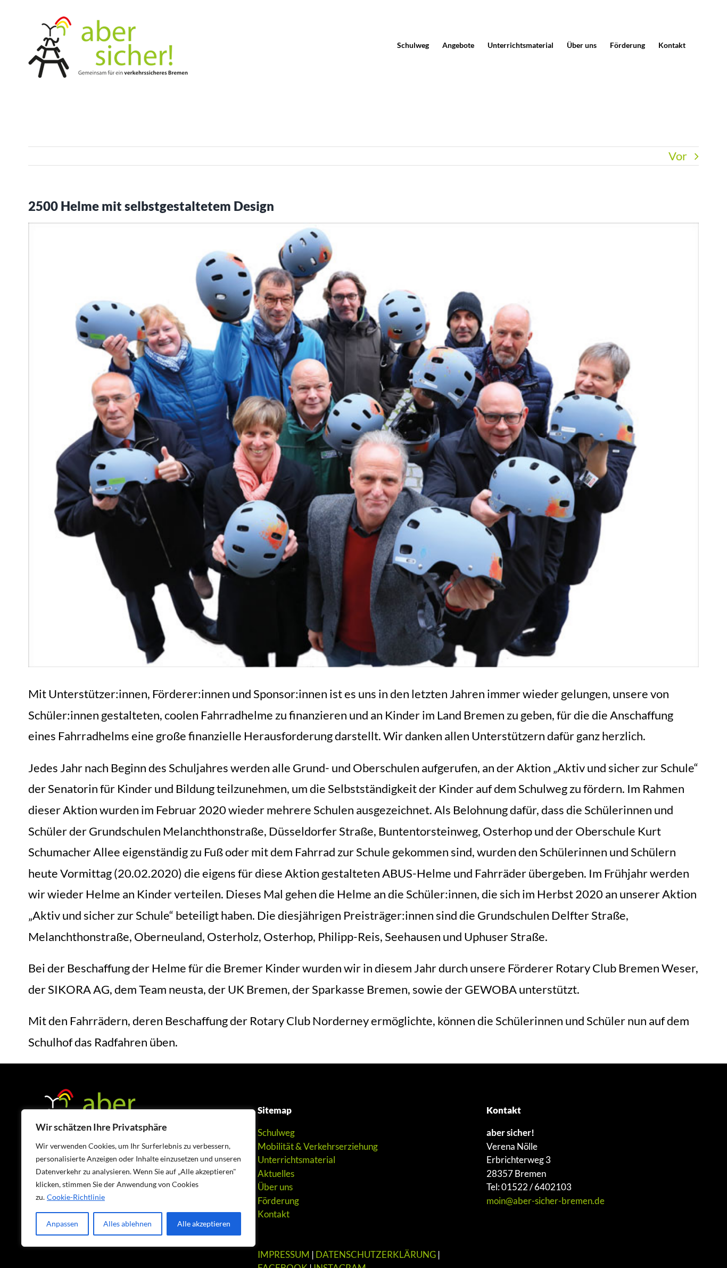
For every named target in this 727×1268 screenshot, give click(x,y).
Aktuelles (276, 1173)
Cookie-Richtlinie (76, 1196)
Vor (677, 156)
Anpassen (62, 1223)
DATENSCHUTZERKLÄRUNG (376, 1254)
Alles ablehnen (127, 1223)
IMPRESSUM (284, 1254)
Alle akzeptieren (203, 1223)
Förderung (278, 1200)
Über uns (275, 1186)
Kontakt (274, 1214)
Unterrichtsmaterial (296, 1159)
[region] (138, 1178)
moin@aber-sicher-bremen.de (545, 1200)
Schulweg (276, 1132)
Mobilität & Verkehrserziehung (318, 1146)
